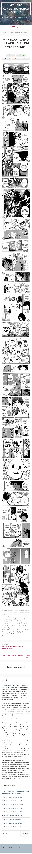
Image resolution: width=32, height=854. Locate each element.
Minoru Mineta (6, 622)
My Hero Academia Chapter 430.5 (13, 804)
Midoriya (23, 620)
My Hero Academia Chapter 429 (12, 812)
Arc (14, 610)
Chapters (13, 614)
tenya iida (10, 632)
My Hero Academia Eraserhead (13, 626)
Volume (16, 634)
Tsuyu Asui (10, 634)
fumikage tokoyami (14, 616)
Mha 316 (8, 620)
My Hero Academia (10, 624)
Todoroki (15, 632)
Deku (18, 614)
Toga (20, 632)
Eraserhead (5, 616)
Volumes (21, 634)
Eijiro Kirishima (25, 614)
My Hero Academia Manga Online (16, 9)
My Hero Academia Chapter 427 (12, 819)
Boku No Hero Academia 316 (13, 612)
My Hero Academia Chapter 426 (12, 823)
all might (10, 610)
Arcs (17, 610)
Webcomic (5, 636)
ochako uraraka (23, 628)
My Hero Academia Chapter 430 (12, 808)
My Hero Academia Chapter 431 (12, 797)
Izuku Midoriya (12, 618)
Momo (13, 622)
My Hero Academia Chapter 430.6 (13, 800)
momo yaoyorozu (20, 622)
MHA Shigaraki (16, 620)
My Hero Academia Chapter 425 (12, 827)
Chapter (8, 614)
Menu (18, 27)
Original (4, 630)
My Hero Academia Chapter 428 (12, 815)
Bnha (24, 610)
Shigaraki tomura (12, 630)
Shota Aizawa (21, 630)
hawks (22, 616)
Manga (4, 620)
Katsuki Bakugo (21, 618)
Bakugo (21, 610)
